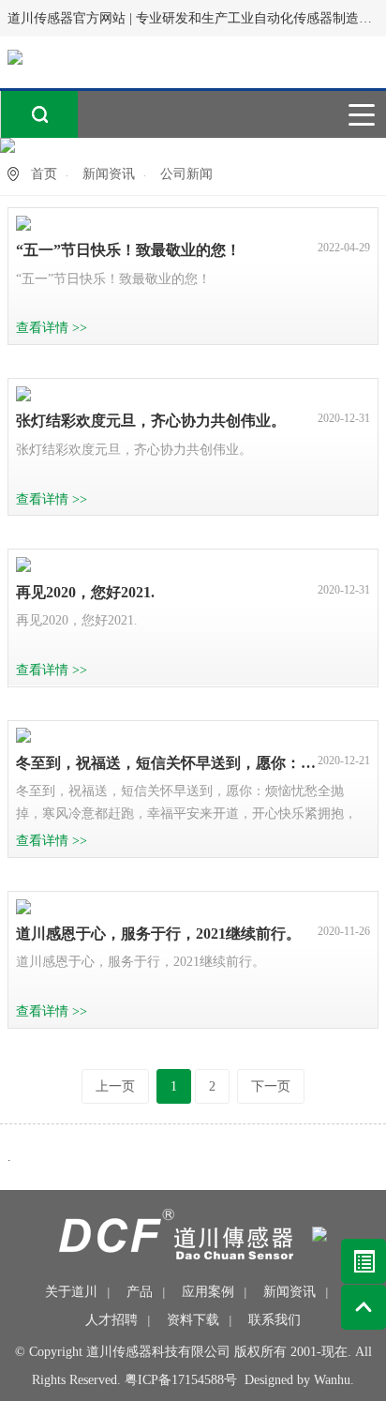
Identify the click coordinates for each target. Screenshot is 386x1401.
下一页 (270, 1086)
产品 (139, 1292)
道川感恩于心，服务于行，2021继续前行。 (158, 934)
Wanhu (332, 1380)
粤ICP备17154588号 (181, 1380)
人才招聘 (111, 1320)
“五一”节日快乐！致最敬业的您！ (128, 250)
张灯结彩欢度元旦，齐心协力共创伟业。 (151, 421)
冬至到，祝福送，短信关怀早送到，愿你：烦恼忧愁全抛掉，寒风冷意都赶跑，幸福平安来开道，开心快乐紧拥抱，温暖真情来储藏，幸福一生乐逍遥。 (167, 763)
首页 (44, 174)
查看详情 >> (51, 328)
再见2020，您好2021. (85, 592)
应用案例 (208, 1292)
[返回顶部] (363, 1307)
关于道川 (71, 1292)
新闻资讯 (108, 174)
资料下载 (193, 1320)
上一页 (115, 1086)
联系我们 (274, 1320)
